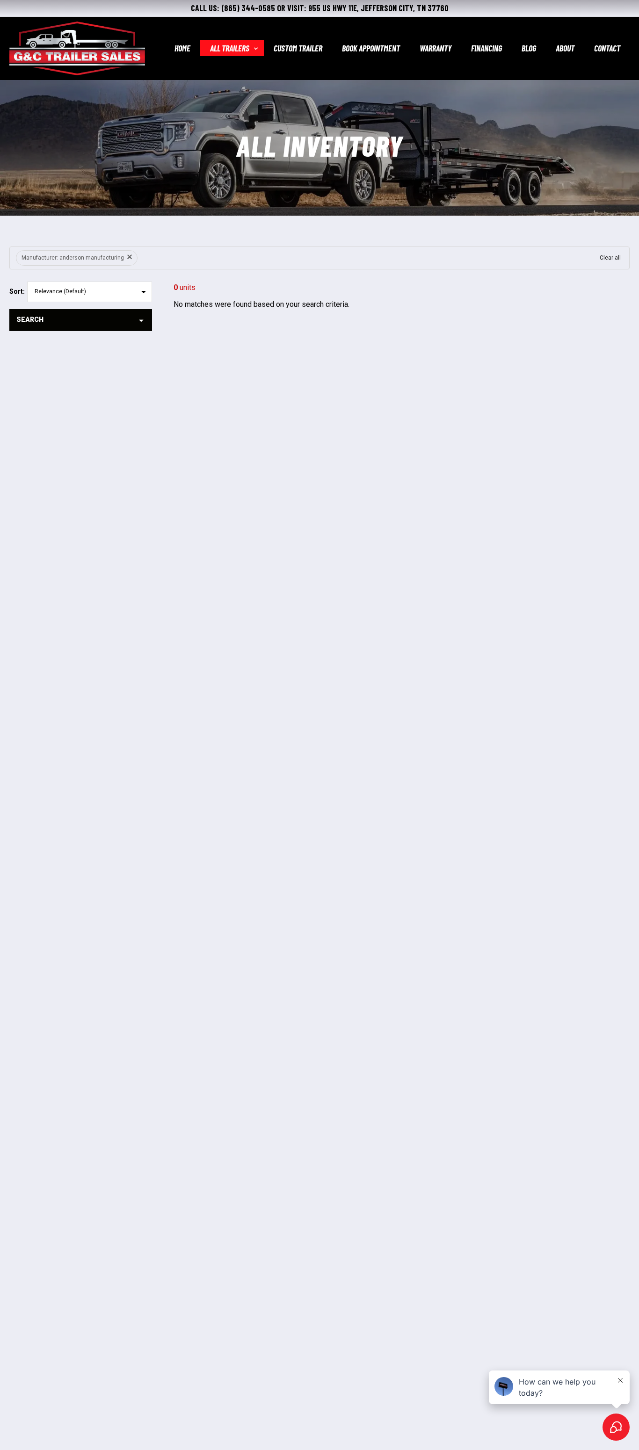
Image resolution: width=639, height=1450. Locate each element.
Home (182, 48)
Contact (607, 48)
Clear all (610, 257)
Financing (486, 48)
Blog (529, 48)
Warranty (435, 48)
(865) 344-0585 (248, 8)
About (565, 48)
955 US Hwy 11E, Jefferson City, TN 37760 (378, 8)
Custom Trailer (298, 48)
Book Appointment (371, 48)
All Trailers (229, 48)
